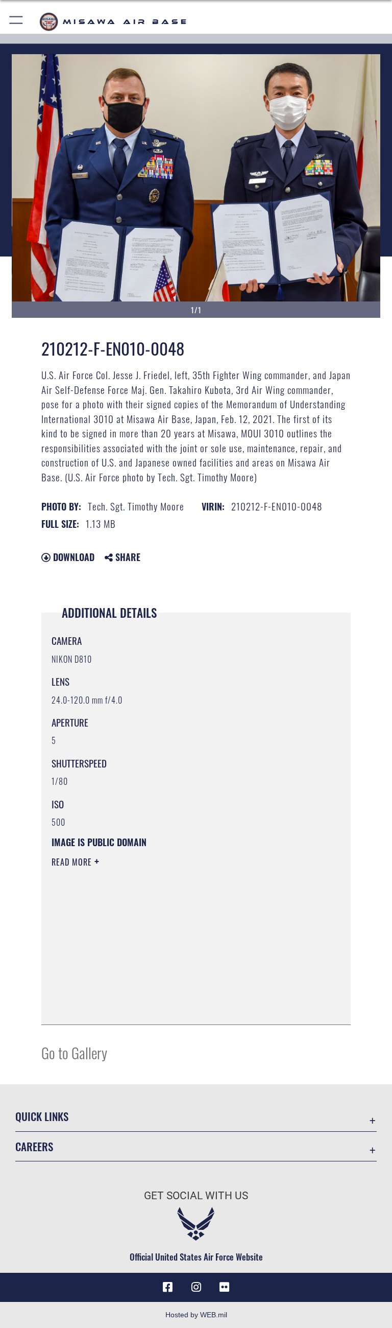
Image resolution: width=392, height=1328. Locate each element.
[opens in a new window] (224, 1287)
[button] (16, 21)
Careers (34, 1146)
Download (72, 557)
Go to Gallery (74, 1052)
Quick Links (41, 1116)
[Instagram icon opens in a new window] (196, 1287)
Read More (73, 862)
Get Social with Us (196, 1196)
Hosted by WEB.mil (196, 1315)
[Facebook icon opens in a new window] (167, 1287)
